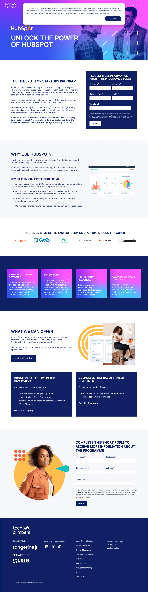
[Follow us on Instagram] (59, 547)
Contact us (80, 577)
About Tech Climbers (84, 541)
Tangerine (40, 582)
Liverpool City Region (84, 554)
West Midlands (81, 563)
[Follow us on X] (53, 547)
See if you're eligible (23, 358)
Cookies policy (113, 548)
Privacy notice (113, 545)
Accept (113, 19)
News (78, 572)
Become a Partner (83, 545)
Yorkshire (79, 559)
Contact (132, 5)
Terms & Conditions (115, 542)
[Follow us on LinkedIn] (46, 547)
